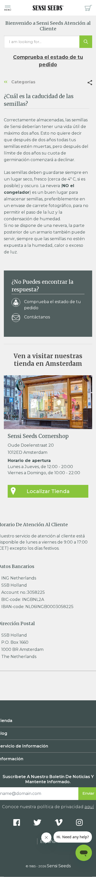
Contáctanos (37, 317)
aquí (89, 806)
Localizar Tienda (48, 491)
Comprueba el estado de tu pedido (48, 61)
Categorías (22, 82)
